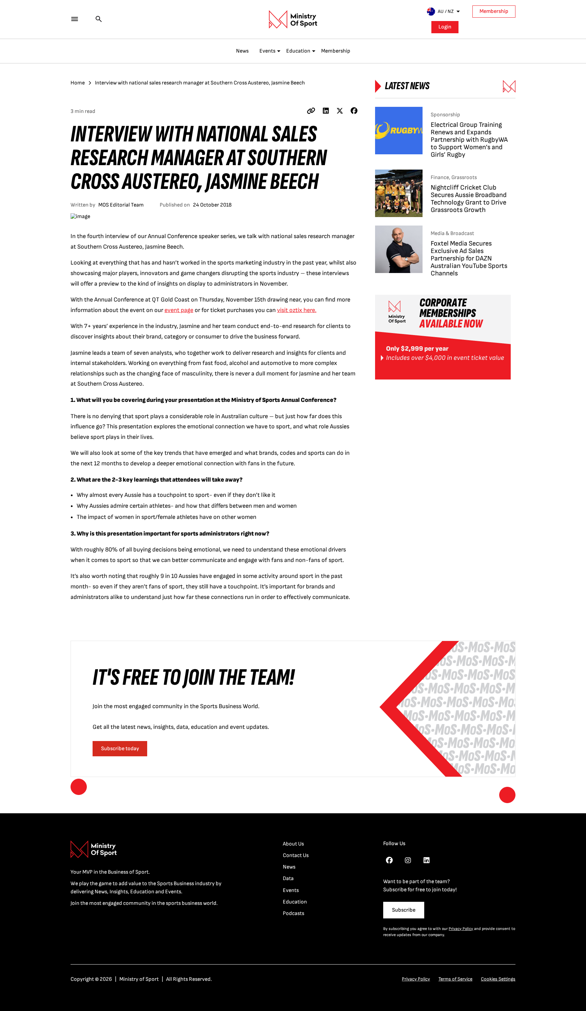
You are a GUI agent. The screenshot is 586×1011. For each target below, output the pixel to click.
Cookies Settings (498, 979)
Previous (79, 787)
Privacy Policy (461, 928)
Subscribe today (120, 748)
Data (288, 878)
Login (444, 27)
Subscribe (403, 910)
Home (78, 83)
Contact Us (296, 855)
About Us (293, 844)
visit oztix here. (296, 310)
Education (298, 51)
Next (507, 795)
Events (267, 51)
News (242, 51)
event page (178, 310)
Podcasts (293, 913)
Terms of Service (455, 979)
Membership (494, 11)
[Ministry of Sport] (293, 19)
